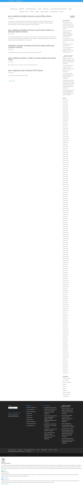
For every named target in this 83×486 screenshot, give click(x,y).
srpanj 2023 (65, 172)
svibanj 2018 (65, 296)
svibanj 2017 (65, 320)
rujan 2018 (65, 288)
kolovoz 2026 (65, 100)
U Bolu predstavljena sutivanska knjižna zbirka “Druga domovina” (68, 75)
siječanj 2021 (65, 232)
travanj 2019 (65, 274)
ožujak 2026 (65, 110)
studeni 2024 (65, 140)
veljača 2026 (65, 112)
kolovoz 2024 (65, 146)
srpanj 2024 (65, 148)
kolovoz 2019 (65, 266)
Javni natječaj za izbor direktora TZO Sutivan (25, 70)
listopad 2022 (66, 190)
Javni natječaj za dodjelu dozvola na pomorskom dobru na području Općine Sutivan (31, 31)
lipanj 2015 (65, 363)
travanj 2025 (65, 130)
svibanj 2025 (65, 128)
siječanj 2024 (65, 160)
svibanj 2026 (65, 106)
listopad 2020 (66, 238)
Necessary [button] (3, 470)
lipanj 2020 (65, 246)
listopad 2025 (66, 120)
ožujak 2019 (65, 276)
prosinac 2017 (66, 306)
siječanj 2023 (65, 184)
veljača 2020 (65, 254)
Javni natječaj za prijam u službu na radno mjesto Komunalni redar (32, 59)
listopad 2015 (66, 357)
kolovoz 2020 (65, 242)
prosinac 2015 (66, 355)
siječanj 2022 (65, 208)
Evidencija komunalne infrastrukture (58, 9)
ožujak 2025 (65, 132)
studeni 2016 (65, 332)
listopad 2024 (66, 142)
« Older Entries (11, 81)
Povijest (37, 11)
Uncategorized (66, 396)
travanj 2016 (65, 346)
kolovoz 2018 (65, 290)
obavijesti (65, 390)
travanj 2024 (65, 154)
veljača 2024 (65, 158)
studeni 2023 (65, 164)
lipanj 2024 (65, 150)
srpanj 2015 (65, 361)
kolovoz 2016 (65, 338)
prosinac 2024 (66, 138)
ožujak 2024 (65, 156)
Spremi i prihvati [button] (5, 484)
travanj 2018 (65, 298)
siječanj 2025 (65, 136)
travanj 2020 (65, 250)
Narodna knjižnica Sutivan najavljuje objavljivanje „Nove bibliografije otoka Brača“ (68, 440)
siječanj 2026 (65, 114)
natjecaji (64, 386)
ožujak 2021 (65, 228)
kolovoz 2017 (65, 314)
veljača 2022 (65, 206)
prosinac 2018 (66, 282)
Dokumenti (21, 9)
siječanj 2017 (65, 328)
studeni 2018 (65, 284)
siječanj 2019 (65, 280)
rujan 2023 (65, 168)
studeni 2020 (65, 236)
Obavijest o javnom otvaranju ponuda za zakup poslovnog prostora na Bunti (31, 46)
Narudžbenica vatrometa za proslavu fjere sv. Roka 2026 (68, 40)
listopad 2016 (66, 334)
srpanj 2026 (65, 102)
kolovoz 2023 (65, 170)
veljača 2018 (65, 302)
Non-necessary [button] (4, 477)
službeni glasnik (66, 394)
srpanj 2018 (65, 292)
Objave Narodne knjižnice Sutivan (68, 56)
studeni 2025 (65, 118)
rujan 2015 (65, 359)
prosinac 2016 (66, 330)
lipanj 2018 (65, 294)
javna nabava (66, 380)
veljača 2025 (65, 134)
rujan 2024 (65, 144)
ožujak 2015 (65, 369)
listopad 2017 (66, 310)
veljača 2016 (65, 351)
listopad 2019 (66, 262)
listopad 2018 (66, 286)
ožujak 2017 (65, 324)
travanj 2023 (65, 178)
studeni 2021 (65, 212)
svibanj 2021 (65, 224)
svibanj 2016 (65, 345)
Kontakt (32, 11)
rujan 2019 (65, 264)
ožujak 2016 (65, 349)
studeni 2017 (65, 308)
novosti (64, 388)
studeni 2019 (65, 260)
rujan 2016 (65, 337)
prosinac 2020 (66, 234)
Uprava (40, 9)
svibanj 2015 (65, 365)
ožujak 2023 (65, 180)
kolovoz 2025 (65, 124)
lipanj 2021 (65, 222)
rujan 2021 (65, 216)
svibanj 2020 (65, 248)
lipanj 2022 (65, 198)
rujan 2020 (65, 240)
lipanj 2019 (65, 270)
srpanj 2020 (65, 244)
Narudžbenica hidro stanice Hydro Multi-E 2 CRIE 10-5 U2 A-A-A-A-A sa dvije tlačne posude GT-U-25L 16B (68, 25)
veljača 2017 (65, 326)
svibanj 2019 (65, 272)
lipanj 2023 (65, 174)
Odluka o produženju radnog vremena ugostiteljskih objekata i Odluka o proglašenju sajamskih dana (68, 33)
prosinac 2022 (66, 186)
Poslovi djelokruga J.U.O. (31, 9)
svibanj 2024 (65, 152)
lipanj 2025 (65, 126)
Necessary (5, 471)
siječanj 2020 (65, 256)
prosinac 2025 (66, 116)
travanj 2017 (65, 322)
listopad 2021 (66, 214)
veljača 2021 (65, 230)
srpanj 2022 (65, 196)
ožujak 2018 (65, 300)
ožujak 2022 (65, 204)
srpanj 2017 (65, 316)
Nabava (61, 11)
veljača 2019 (65, 278)
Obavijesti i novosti (24, 11)
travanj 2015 (65, 367)
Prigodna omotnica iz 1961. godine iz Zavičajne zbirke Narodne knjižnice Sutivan (69, 60)
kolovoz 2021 (65, 218)
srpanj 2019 (65, 268)
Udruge (70, 9)
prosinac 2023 (66, 162)
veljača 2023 (65, 182)
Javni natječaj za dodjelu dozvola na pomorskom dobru (30, 16)
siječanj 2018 (65, 304)
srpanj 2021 (65, 220)
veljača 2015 (65, 371)
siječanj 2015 (65, 373)
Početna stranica (14, 9)
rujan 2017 (65, 312)
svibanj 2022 (65, 200)
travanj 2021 (65, 226)
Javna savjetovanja (54, 11)
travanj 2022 (65, 202)
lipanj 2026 (65, 104)
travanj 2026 (65, 108)
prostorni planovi (66, 392)
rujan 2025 (65, 122)
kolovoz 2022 (65, 194)
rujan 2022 (65, 192)
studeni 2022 (65, 188)
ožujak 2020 (65, 252)
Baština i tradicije (44, 11)
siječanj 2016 (65, 353)
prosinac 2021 (66, 210)
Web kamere (46, 9)
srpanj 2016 (65, 340)
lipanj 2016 (65, 343)
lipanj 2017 (65, 318)
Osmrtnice (28, 451)
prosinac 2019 (66, 258)
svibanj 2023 (65, 176)
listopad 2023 (66, 166)
